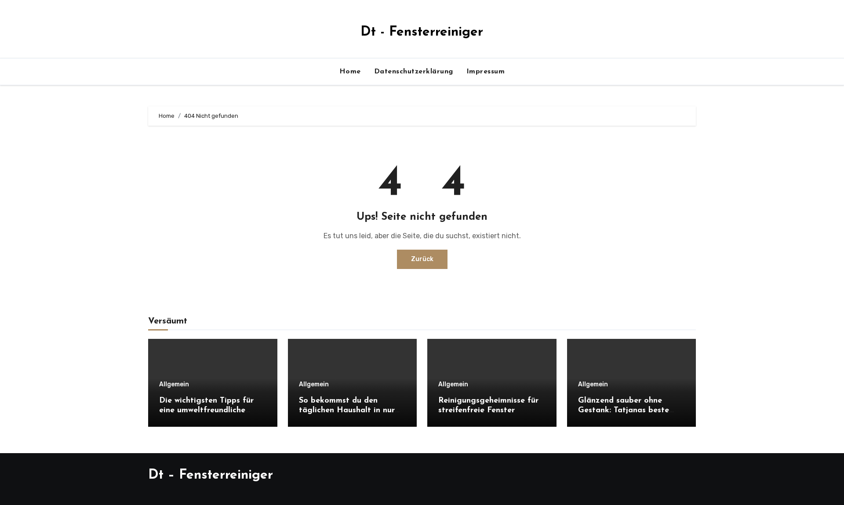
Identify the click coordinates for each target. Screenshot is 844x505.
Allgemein (174, 384)
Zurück (422, 259)
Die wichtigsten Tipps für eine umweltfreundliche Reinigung (206, 410)
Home (350, 71)
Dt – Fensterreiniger (210, 475)
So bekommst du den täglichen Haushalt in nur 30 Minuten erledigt (347, 410)
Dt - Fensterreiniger (421, 32)
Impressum (485, 71)
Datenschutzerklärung (413, 71)
